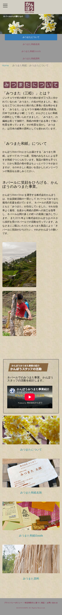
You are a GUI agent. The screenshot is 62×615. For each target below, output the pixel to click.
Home (5, 65)
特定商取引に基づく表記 (35, 603)
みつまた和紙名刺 (31, 44)
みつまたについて (31, 37)
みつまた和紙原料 (31, 58)
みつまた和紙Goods (31, 51)
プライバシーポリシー (13, 603)
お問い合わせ (52, 603)
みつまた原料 (31, 578)
